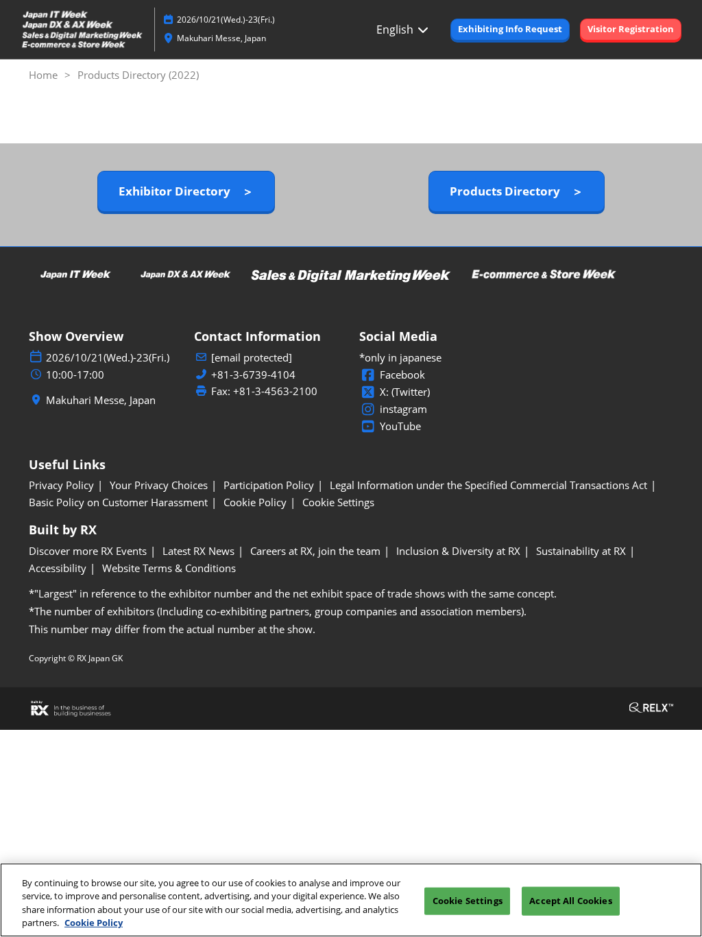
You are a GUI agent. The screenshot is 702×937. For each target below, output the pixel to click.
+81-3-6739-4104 (253, 374)
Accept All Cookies (570, 900)
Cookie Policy (93, 922)
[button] (510, 29)
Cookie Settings (468, 900)
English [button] (396, 29)
